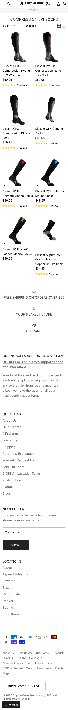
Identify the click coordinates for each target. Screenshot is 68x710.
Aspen (7, 568)
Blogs (7, 493)
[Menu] (3, 3)
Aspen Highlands (15, 574)
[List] (63, 26)
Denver (8, 601)
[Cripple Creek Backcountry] (34, 4)
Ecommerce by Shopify (17, 698)
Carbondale (11, 594)
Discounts (10, 440)
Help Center (12, 427)
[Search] (10, 3)
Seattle (8, 607)
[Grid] (59, 26)
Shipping (9, 447)
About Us (9, 420)
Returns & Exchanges (18, 454)
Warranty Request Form (20, 460)
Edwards (9, 581)
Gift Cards (10, 434)
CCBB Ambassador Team (21, 473)
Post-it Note (12, 480)
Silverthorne (12, 614)
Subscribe (16, 545)
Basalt (7, 587)
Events (8, 487)
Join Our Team (13, 467)
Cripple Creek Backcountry (29, 695)
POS (49, 695)
